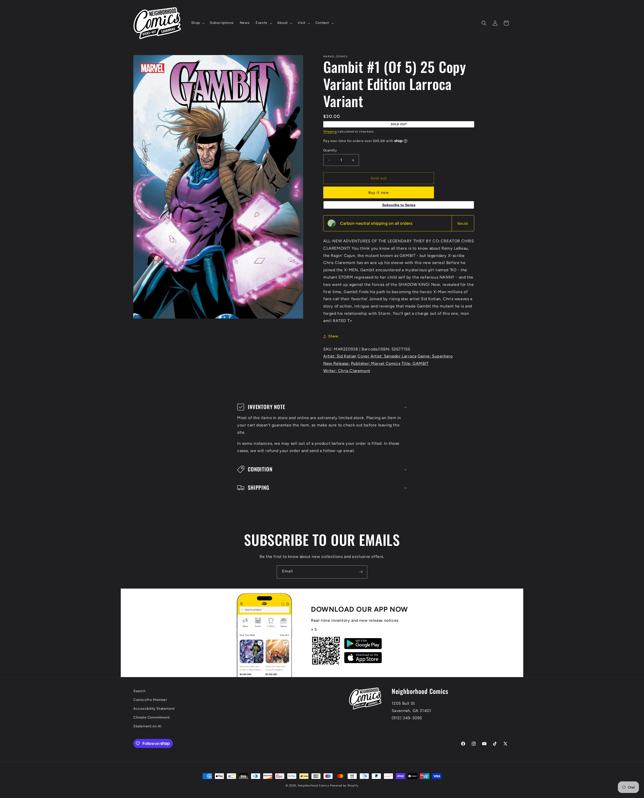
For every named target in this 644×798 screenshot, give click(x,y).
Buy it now (378, 192)
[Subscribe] (360, 572)
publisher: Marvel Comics (375, 363)
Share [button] (333, 336)
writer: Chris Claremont (346, 370)
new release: (336, 363)
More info (462, 223)
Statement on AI (147, 726)
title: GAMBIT (415, 363)
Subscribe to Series (399, 205)
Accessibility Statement (154, 708)
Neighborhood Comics (313, 785)
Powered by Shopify (344, 785)
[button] (197, 23)
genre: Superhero (435, 356)
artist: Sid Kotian (339, 356)
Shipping (330, 131)
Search (139, 691)
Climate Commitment (151, 717)
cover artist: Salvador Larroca (386, 356)
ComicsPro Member (150, 700)
